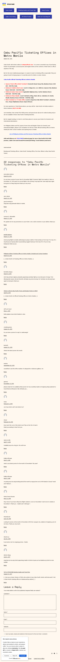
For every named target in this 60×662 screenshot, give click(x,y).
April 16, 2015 (7, 293)
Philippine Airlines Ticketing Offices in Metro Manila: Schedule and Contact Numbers (26, 253)
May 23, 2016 (7, 498)
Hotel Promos (45, 10)
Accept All (23, 655)
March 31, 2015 (7, 274)
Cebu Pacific (9, 10)
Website (6, 626)
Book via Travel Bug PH (44, 16)
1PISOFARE (10, 4)
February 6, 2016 (8, 404)
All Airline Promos (26, 16)
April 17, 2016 (7, 442)
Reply (5, 186)
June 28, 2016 (7, 518)
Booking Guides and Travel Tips (27, 10)
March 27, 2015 (8, 218)
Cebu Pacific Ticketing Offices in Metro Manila (30, 54)
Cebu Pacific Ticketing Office (27, 151)
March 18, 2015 (8, 176)
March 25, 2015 (8, 198)
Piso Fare (37, 151)
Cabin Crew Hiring (11, 16)
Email (5, 619)
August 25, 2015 (8, 347)
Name (6, 612)
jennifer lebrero (8, 234)
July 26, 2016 (7, 539)
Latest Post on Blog (39, 658)
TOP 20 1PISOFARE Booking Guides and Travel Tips (17, 572)
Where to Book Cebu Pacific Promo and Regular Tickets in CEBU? (21, 291)
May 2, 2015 (7, 311)
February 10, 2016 (8, 422)
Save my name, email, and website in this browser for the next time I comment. (27, 634)
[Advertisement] (30, 34)
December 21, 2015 (9, 383)
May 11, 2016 (7, 460)
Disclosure (28, 658)
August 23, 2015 (8, 329)
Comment (7, 593)
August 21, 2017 (8, 574)
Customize (6, 655)
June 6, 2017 (7, 557)
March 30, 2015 (8, 255)
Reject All (15, 655)
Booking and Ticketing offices (11, 151)
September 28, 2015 (9, 365)
